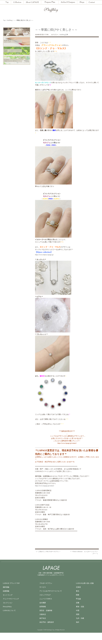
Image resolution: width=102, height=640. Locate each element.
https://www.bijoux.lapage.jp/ (44, 255)
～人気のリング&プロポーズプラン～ (49, 551)
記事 (66, 34)
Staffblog (62, 34)
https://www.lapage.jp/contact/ (66, 443)
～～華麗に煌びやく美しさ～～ (56, 29)
